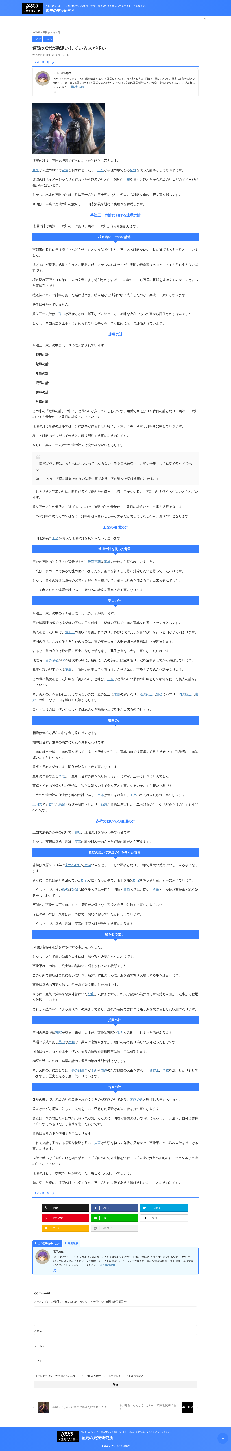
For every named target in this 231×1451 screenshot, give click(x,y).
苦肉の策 (136, 1099)
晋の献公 (51, 660)
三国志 (37, 804)
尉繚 (104, 1070)
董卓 (107, 561)
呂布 (126, 179)
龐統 (35, 170)
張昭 (74, 889)
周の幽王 (185, 694)
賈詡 (52, 804)
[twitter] (55, 92)
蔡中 (61, 1042)
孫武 (61, 314)
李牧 (165, 1070)
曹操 (65, 170)
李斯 (94, 1070)
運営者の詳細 (78, 86)
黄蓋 (78, 841)
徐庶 (91, 994)
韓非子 (70, 632)
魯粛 (126, 889)
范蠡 (68, 669)
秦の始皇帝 (79, 1070)
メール (39, 1346)
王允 (100, 170)
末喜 (117, 694)
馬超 (61, 804)
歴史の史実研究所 (60, 10)
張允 (120, 1033)
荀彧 (104, 804)
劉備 (156, 889)
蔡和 (71, 1042)
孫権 (65, 889)
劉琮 (136, 880)
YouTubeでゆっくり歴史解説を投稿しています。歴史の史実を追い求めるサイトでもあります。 (127, 1432)
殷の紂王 (146, 694)
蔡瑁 (58, 1033)
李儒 (61, 776)
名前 (38, 1331)
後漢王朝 (94, 561)
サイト (38, 1361)
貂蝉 (133, 170)
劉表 (84, 880)
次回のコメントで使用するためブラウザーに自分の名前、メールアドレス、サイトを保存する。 (92, 1375)
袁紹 (87, 865)
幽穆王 (154, 1070)
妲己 (159, 694)
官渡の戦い (73, 865)
